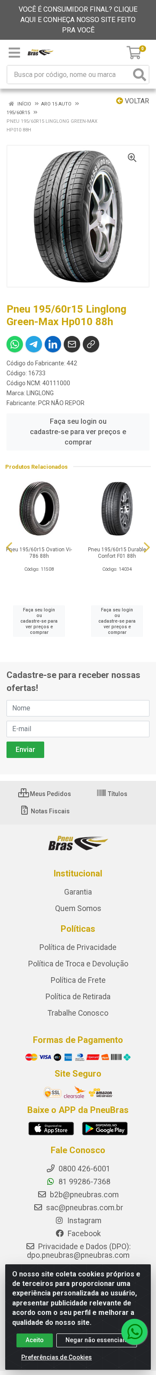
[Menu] (14, 53)
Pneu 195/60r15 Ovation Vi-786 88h (39, 553)
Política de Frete (78, 980)
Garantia (78, 892)
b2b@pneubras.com (83, 1194)
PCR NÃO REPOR (61, 403)
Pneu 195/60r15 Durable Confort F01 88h (117, 553)
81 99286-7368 (83, 1181)
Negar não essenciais (96, 1340)
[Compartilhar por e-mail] (72, 344)
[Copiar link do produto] (91, 344)
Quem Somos (78, 908)
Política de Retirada (78, 996)
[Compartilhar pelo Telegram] (34, 344)
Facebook (83, 1233)
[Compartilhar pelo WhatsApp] (14, 344)
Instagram (83, 1220)
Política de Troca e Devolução (78, 963)
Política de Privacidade (78, 947)
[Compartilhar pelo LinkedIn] (53, 344)
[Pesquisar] (139, 74)
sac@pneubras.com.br (83, 1207)
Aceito (35, 1340)
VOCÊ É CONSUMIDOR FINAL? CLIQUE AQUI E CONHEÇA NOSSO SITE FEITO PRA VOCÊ (78, 19)
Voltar (136, 101)
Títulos (117, 793)
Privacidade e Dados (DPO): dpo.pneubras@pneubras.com (79, 1251)
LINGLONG (40, 393)
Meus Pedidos (50, 793)
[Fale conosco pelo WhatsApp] (134, 1332)
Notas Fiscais (49, 811)
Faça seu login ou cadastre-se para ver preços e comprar (78, 431)
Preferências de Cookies (56, 1357)
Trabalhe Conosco (78, 1013)
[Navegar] (9, 547)
